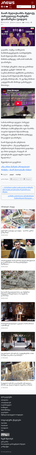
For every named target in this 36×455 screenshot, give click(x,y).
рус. (10, 5)
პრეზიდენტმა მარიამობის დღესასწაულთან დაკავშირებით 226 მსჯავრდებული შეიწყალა (18, 262)
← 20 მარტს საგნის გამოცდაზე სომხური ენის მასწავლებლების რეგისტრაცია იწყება (17, 189)
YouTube (4, 423)
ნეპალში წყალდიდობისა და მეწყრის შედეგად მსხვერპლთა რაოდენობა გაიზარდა (15, 293)
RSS (2, 430)
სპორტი (18, 174)
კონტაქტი (5, 446)
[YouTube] (7, 6)
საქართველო (6, 405)
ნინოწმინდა (5, 410)
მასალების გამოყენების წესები (13, 444)
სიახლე (26, 22)
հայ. (10, 8)
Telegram (28, 179)
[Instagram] (4, 6)
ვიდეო (12, 174)
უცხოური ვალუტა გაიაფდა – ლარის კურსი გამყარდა (17, 231)
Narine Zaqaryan (17, 22)
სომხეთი (4, 407)
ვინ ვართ (4, 442)
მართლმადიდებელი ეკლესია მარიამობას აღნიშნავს (17, 324)
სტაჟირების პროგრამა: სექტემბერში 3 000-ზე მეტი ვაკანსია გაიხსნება (17, 354)
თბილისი (4, 400)
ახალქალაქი (6, 402)
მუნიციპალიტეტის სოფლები (12, 415)
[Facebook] (2, 6)
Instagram (4, 428)
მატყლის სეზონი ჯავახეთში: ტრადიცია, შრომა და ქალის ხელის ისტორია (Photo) (16, 384)
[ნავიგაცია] (32, 2)
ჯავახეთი (4, 412)
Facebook (15, 179)
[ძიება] (33, 6)
